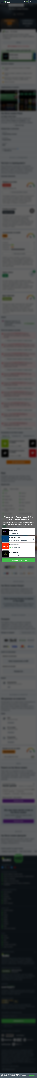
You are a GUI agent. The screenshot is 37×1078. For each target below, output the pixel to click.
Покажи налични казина (19, 560)
